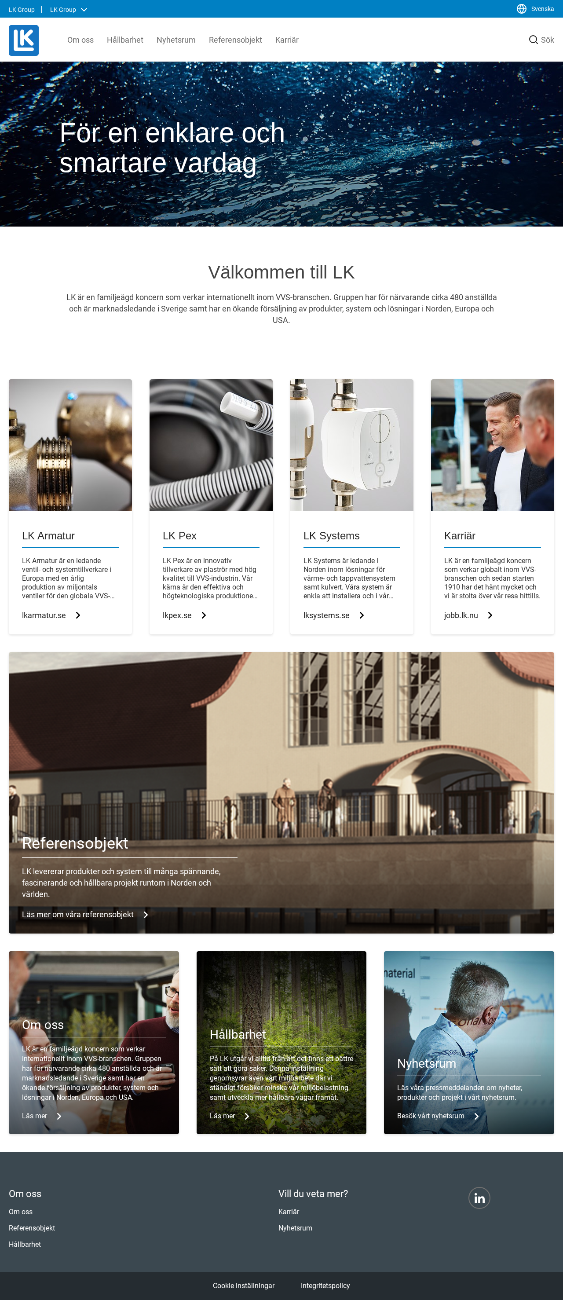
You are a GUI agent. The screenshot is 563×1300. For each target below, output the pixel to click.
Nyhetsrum (176, 39)
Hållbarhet (125, 39)
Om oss (80, 39)
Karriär (287, 39)
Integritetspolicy (325, 1286)
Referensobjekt (235, 39)
